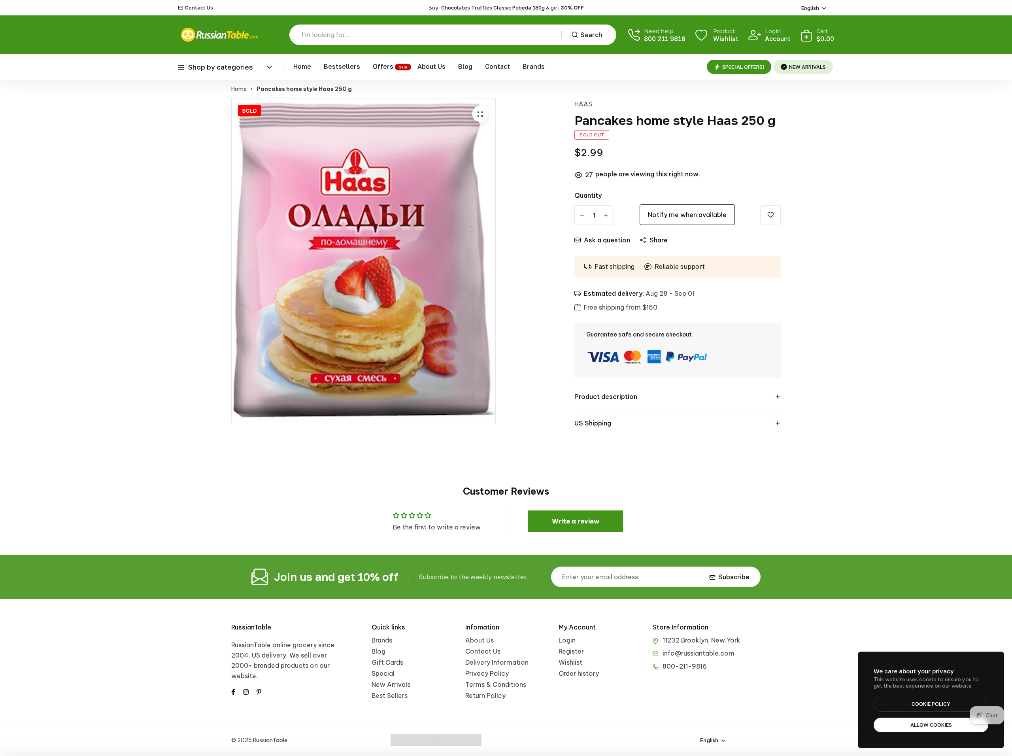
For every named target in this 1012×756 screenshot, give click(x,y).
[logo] (219, 35)
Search (591, 35)
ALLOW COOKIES (931, 725)
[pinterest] (259, 691)
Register (571, 651)
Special (383, 673)
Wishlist (570, 662)
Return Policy (485, 695)
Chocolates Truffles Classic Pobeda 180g (493, 7)
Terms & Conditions (495, 684)
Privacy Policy (487, 673)
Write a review (575, 521)
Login (567, 640)
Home (302, 66)
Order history (579, 673)
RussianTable (251, 627)
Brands (534, 66)
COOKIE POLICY (931, 704)
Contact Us (199, 7)
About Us (431, 66)
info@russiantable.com (698, 653)
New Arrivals (391, 684)
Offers (383, 66)
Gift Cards (387, 662)
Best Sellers (390, 695)
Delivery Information (497, 662)
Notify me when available (687, 215)
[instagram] (246, 691)
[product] (480, 114)
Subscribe (734, 577)
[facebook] (233, 691)
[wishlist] (770, 215)
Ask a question (607, 240)
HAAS (583, 104)
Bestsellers (342, 66)
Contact (497, 66)
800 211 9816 (664, 39)
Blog (465, 66)
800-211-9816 (685, 666)
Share (658, 240)
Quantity (588, 195)
